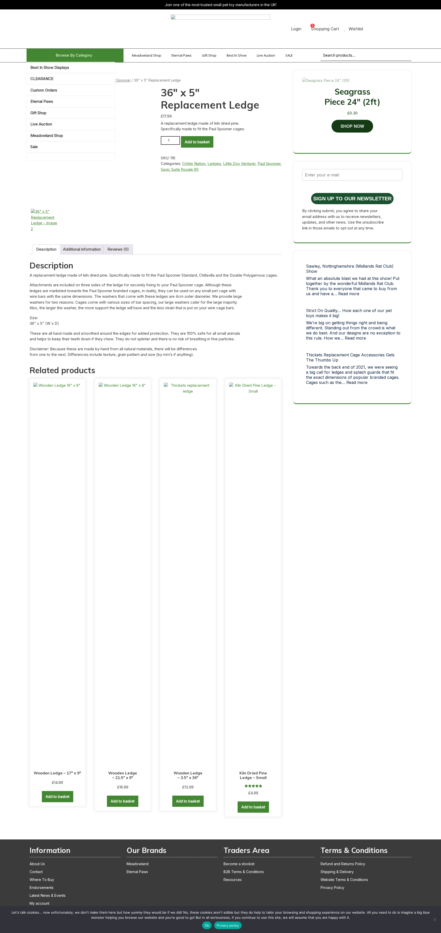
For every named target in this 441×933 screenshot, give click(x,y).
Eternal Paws (41, 101)
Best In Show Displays (49, 67)
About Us (37, 864)
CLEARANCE (41, 78)
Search (401, 58)
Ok (207, 925)
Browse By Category (74, 55)
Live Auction (41, 124)
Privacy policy (228, 925)
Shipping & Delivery (337, 872)
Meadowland (138, 864)
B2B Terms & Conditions (244, 872)
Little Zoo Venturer (239, 163)
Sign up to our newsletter (352, 198)
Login (296, 28)
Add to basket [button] (57, 796)
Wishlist (356, 28)
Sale (34, 146)
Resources (233, 879)
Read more (348, 293)
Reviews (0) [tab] (118, 249)
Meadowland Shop (46, 135)
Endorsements (42, 887)
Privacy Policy (332, 887)
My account (39, 903)
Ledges (214, 163)
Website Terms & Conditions (344, 879)
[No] (434, 919)
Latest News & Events (48, 895)
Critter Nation (193, 163)
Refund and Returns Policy (343, 864)
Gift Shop (38, 112)
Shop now (352, 126)
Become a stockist (239, 864)
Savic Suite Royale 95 (180, 169)
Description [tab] (46, 249)
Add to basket (197, 141)
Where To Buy (42, 879)
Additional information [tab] (82, 249)
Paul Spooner (119, 80)
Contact (36, 872)
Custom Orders (43, 90)
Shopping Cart (325, 28)
